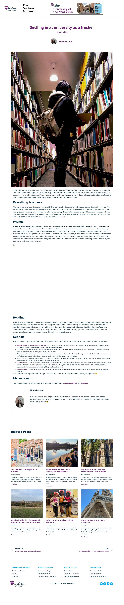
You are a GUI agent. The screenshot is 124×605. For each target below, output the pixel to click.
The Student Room (18, 571)
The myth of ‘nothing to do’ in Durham (24, 470)
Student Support (22, 369)
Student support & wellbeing (47, 576)
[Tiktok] (108, 583)
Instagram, (67, 383)
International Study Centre (98, 576)
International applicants (71, 576)
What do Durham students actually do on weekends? (58, 470)
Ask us (14, 573)
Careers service (22, 362)
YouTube (84, 383)
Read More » (14, 484)
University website (95, 571)
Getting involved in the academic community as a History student (26, 521)
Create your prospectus (71, 573)
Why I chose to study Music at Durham (59, 521)
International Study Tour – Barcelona (93, 521)
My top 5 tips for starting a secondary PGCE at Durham (93, 470)
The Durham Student (28, 8)
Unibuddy (15, 576)
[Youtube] (101, 583)
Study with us (68, 571)
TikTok (74, 383)
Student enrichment (44, 573)
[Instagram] (104, 583)
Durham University (67, 583)
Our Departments (95, 573)
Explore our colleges (44, 571)
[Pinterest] (111, 583)
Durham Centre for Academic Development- (32, 345)
